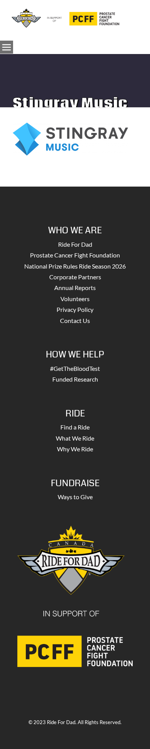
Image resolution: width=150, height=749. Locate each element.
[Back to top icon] (134, 733)
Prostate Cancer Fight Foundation (75, 255)
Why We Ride (75, 448)
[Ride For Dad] (65, 17)
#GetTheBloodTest (75, 368)
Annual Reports (75, 287)
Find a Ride (75, 427)
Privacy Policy (75, 309)
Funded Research (75, 379)
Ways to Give (75, 496)
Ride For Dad (75, 244)
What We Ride (75, 438)
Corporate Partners (75, 276)
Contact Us (75, 320)
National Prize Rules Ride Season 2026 (75, 266)
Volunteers (75, 298)
